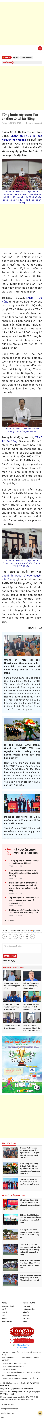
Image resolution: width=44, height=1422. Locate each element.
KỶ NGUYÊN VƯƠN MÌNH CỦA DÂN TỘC (26, 851)
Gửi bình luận (10, 956)
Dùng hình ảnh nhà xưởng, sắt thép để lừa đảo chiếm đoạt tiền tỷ (31, 1028)
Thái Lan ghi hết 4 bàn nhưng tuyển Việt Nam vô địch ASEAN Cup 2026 (24, 911)
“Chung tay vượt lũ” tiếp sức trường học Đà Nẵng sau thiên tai (23, 862)
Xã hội (4, 1309)
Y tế (3, 1315)
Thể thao (26, 1318)
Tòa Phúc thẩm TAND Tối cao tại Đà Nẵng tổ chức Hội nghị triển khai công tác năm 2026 (22, 831)
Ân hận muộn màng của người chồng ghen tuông (12, 985)
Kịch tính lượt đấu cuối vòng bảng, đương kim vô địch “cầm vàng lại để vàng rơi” (30, 1277)
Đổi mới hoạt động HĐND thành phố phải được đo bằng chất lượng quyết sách (30, 1202)
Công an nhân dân (8, 1306)
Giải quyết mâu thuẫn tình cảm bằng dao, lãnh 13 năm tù (31, 985)
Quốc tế (5, 1318)
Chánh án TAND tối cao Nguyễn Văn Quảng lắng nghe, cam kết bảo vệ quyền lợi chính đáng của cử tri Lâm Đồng (30, 1153)
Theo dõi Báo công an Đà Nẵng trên (16, 930)
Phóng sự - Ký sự (29, 1309)
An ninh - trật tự (29, 1303)
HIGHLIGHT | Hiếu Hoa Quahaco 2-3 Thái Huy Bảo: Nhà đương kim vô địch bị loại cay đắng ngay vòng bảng (30, 1249)
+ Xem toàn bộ (10, 920)
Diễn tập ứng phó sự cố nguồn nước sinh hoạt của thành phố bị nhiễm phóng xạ (29, 1233)
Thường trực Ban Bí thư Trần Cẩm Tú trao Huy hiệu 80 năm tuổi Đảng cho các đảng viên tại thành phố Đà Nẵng (23, 887)
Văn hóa (26, 1312)
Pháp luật (8, 62)
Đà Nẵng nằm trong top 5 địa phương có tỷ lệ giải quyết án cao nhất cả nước (29, 1181)
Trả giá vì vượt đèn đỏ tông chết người (12, 1027)
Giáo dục (26, 1315)
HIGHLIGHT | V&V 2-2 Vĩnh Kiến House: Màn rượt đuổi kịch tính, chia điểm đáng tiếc (30, 1264)
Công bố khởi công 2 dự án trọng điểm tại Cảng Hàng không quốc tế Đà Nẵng (23, 873)
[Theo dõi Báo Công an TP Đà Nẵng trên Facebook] (22, 1341)
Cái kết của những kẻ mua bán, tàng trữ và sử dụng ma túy (11, 1007)
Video (25, 1322)
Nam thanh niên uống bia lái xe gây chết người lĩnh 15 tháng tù (31, 1007)
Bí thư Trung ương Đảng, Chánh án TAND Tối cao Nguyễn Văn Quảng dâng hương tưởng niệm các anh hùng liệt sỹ (30, 1168)
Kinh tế (4, 1312)
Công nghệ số (7, 1322)
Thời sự (4, 1303)
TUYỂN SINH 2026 (14, 58)
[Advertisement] (22, 23)
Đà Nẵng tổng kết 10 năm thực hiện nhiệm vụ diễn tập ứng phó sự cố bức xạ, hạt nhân (30, 1218)
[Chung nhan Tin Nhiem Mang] (22, 1346)
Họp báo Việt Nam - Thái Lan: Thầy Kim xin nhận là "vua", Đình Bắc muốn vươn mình (23, 900)
